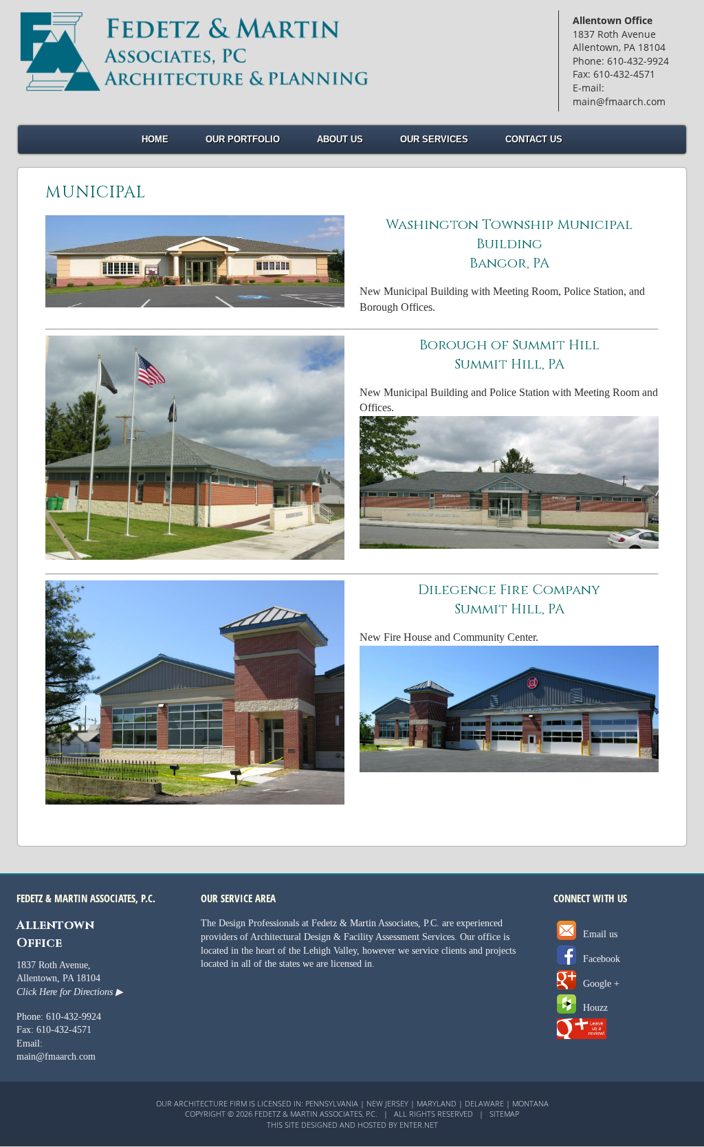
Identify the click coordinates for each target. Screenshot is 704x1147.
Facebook (600, 959)
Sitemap (504, 1113)
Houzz (594, 1008)
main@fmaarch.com (56, 1056)
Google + (599, 984)
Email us (598, 934)
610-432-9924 (73, 1017)
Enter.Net (418, 1124)
